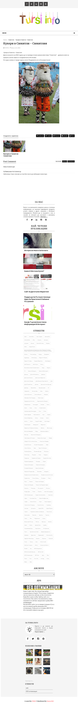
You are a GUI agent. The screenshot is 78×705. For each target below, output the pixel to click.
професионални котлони (47, 474)
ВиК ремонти (27, 364)
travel (25, 558)
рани (25, 481)
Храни (30, 525)
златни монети (37, 394)
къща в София (38, 421)
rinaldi (25, 548)
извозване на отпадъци (29, 397)
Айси (34, 339)
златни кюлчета (28, 394)
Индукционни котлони (29, 401)
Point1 (36, 545)
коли (36, 407)
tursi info (36, 558)
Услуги (43, 518)
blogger (58, 161)
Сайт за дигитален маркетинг (36, 292)
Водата (48, 367)
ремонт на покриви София (42, 484)
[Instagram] (38, 638)
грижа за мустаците (43, 371)
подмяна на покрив (36, 458)
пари (35, 448)
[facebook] (27, 4)
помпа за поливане (28, 464)
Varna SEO (50, 701)
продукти (46, 471)
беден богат (32, 346)
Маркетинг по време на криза (31, 428)
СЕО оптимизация (28, 494)
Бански (32, 343)
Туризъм (41, 515)
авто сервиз (39, 336)
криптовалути (37, 414)
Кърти (31, 421)
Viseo (48, 558)
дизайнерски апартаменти (42, 381)
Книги (25, 407)
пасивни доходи (37, 451)
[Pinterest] (43, 638)
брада (40, 354)
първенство (27, 478)
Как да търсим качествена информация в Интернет (35, 323)
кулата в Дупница (28, 417)
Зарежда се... (29, 681)
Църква (45, 525)
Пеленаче (46, 451)
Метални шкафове (28, 431)
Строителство (40, 505)
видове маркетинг (38, 361)
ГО (24, 371)
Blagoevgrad (41, 535)
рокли (34, 491)
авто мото (31, 336)
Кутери (42, 417)
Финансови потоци (28, 521)
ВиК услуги (35, 364)
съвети (26, 511)
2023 (25, 336)
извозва (46, 394)
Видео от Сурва (28, 361)
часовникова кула (28, 528)
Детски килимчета (34, 374)
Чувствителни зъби (34, 531)
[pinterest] (46, 4)
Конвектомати (42, 407)
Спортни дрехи (47, 501)
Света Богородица (48, 491)
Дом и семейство (28, 384)
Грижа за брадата (32, 371)
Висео (42, 364)
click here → (44, 216)
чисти (25, 531)
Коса (40, 411)
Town (48, 555)
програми (39, 471)
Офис (47, 444)
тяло (31, 518)
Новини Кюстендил (41, 438)
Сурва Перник (49, 508)
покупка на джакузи (28, 461)
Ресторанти (40, 488)
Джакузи (43, 374)
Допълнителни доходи (46, 384)
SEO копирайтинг (38, 548)
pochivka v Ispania (28, 545)
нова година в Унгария (29, 438)
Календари (35, 404)
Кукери (48, 414)
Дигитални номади (28, 381)
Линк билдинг (27, 424)
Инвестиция (40, 397)
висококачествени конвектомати (31, 367)
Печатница (26, 454)
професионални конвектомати (31, 474)
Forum (25, 541)
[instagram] (41, 4)
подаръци (26, 458)
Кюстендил (47, 421)
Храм (25, 525)
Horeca (31, 541)
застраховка (35, 391)
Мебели (42, 428)
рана (49, 478)
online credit (43, 541)
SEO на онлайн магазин (29, 551)
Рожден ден (27, 491)
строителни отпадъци (29, 505)
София (25, 501)
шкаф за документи (45, 531)
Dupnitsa (44, 538)
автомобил (47, 336)
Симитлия (50, 494)
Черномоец (38, 528)
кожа (31, 407)
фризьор (44, 521)
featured (51, 538)
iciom (36, 541)
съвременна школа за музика (37, 511)
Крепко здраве (27, 414)
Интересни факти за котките (36, 250)
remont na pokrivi (44, 545)
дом (52, 381)
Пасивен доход (27, 451)
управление (37, 518)
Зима (41, 391)
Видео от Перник (43, 357)
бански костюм (40, 343)
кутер (36, 417)
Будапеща (26, 357)
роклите (40, 491)
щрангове (33, 535)
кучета (25, 421)
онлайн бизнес (27, 444)
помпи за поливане (40, 464)
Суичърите (33, 508)
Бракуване (46, 354)
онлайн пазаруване (38, 444)
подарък (46, 454)
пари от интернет (43, 448)
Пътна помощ (35, 478)
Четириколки (46, 528)
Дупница (26, 387)
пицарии (34, 454)
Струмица (48, 505)
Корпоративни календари (30, 411)
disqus (65, 161)
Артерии (46, 339)
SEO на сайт (41, 551)
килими (42, 404)
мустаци (26, 434)
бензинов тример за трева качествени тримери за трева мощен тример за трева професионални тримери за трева (38, 350)
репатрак (33, 488)
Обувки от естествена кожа (30, 441)
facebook (71, 161)
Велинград (34, 357)
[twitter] (31, 4)
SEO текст (37, 555)
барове (48, 343)
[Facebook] (27, 638)
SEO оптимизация (28, 555)
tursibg (42, 558)
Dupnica (37, 538)
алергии (39, 339)
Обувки (50, 438)
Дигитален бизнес (28, 377)
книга (48, 404)
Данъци (26, 374)
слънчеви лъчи (33, 498)
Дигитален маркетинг (40, 377)
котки (45, 411)
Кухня (47, 417)
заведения (26, 391)
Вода (43, 367)
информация (27, 404)
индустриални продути (42, 401)
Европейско (33, 387)
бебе (25, 346)
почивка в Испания (28, 468)
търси (25, 518)
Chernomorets (49, 535)
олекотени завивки (44, 441)
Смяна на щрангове (43, 498)
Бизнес (26, 354)
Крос (44, 414)
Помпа (44, 461)
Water (25, 561)
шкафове (26, 535)
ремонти (26, 488)
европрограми (42, 387)
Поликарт (38, 461)
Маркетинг (43, 424)
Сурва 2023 (41, 508)
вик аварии (48, 361)
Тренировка (27, 515)
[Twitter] (33, 638)
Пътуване (43, 478)
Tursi (30, 558)
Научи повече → (40, 631)
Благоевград (33, 354)
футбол (50, 521)
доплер (36, 384)
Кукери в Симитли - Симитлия (11, 155)
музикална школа (44, 431)
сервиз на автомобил (40, 494)
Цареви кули (38, 525)
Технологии (49, 511)
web (31, 561)
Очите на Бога (27, 448)
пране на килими (39, 468)
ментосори (49, 428)
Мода (36, 431)
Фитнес (37, 521)
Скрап (25, 498)
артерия (26, 343)
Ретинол (48, 488)
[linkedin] (36, 4)
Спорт (40, 501)
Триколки (34, 515)
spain (43, 555)
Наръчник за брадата (36, 434)
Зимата (47, 391)
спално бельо (33, 501)
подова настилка (47, 458)
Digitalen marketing (28, 538)
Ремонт (31, 481)
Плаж (40, 454)
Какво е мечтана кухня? (34, 271)
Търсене (47, 515)
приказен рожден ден (29, 471)
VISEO (34, 701)
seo (31, 548)
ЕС (48, 387)
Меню (4, 33)
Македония (35, 424)
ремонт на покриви (28, 484)
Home (5, 40)
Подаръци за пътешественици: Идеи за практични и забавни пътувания (37, 299)
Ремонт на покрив (39, 481)
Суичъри (26, 508)
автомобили (27, 339)
